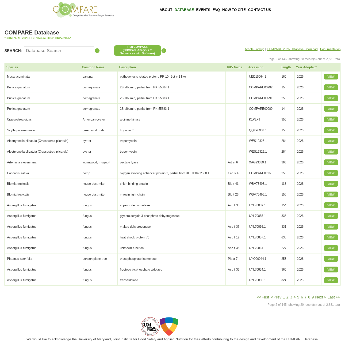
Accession (255, 67)
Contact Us (259, 10)
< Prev (276, 297)
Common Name (93, 67)
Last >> (334, 297)
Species (12, 67)
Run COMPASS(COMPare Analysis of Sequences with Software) (137, 50)
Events (203, 10)
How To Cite (234, 10)
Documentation (330, 49)
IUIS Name (234, 67)
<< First (263, 297)
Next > (320, 297)
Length (286, 67)
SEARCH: (13, 51)
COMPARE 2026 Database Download (292, 49)
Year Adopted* (306, 67)
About (166, 10)
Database (184, 10)
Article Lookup (254, 49)
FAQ (216, 10)
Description (127, 67)
